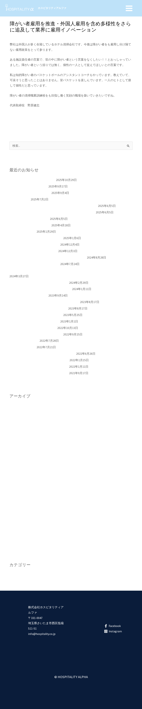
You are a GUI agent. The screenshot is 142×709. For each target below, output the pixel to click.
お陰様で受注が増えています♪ (29, 219)
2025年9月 (16, 412)
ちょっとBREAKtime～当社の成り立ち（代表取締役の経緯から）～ (53, 206)
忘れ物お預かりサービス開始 (28, 186)
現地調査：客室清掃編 (24, 340)
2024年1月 (16, 477)
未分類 (15, 37)
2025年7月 (16, 419)
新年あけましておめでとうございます (34, 321)
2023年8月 (16, 490)
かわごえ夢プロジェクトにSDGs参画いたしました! (42, 353)
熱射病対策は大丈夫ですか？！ (30, 193)
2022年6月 (16, 529)
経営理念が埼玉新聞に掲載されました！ (36, 315)
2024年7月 (16, 458)
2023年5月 (16, 496)
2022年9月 (16, 516)
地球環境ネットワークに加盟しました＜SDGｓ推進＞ (44, 302)
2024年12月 (16, 445)
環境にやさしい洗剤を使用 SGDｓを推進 (38, 308)
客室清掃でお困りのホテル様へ (30, 225)
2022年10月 (16, 509)
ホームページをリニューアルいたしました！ (39, 373)
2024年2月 (16, 470)
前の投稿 (11, 120)
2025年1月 (16, 438)
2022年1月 (16, 535)
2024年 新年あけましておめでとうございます (40, 289)
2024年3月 (16, 464)
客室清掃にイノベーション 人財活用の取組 (39, 282)
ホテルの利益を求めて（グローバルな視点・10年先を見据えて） (52, 212)
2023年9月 (16, 483)
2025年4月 (16, 432)
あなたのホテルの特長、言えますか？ (34, 244)
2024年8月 (16, 451)
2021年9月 (16, 542)
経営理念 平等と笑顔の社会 (28, 295)
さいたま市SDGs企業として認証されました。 (39, 360)
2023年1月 (16, 503)
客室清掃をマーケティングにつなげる (34, 264)
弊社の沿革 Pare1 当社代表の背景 (32, 180)
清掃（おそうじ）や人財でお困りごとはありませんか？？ (47, 257)
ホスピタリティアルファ (52, 8)
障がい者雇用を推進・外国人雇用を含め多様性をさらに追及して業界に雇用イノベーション (70, 270)
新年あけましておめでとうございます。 (36, 238)
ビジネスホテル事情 (22, 347)
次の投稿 (130, 120)
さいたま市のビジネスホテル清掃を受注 (36, 334)
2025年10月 (16, 406)
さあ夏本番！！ (19, 199)
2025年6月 (16, 425)
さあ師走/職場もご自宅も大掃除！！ (33, 251)
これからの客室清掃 (22, 231)
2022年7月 (16, 522)
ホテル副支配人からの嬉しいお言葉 (33, 328)
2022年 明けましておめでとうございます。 (39, 366)
